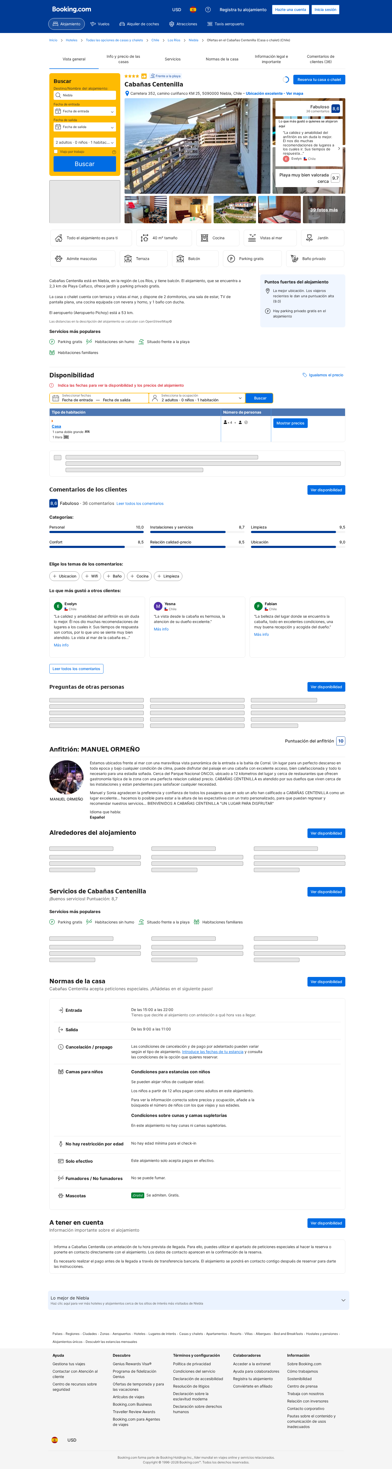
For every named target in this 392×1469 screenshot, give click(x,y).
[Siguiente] (339, 148)
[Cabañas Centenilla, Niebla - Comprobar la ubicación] (127, 93)
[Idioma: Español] (193, 9)
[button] (85, 142)
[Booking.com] (72, 9)
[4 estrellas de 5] (132, 76)
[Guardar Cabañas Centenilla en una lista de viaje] (285, 79)
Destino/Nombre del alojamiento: (81, 88)
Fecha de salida (65, 120)
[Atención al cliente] (208, 9)
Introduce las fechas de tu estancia (212, 1143)
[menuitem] (66, 24)
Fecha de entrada (67, 104)
